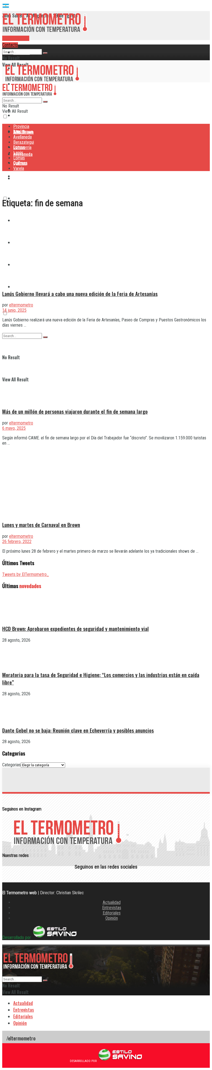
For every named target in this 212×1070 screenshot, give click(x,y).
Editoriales (112, 913)
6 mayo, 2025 (14, 428)
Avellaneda (22, 137)
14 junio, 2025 (14, 310)
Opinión (111, 918)
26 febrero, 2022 (16, 541)
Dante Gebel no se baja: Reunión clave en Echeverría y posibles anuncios (78, 730)
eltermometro (21, 305)
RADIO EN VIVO (15, 38)
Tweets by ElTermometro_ (25, 574)
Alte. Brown (23, 131)
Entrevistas (111, 907)
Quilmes (20, 163)
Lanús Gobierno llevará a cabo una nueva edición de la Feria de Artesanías (80, 293)
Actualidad (112, 902)
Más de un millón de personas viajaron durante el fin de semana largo (75, 411)
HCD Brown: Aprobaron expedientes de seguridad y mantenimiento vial (75, 628)
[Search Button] (45, 53)
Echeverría (22, 147)
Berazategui (24, 176)
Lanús (18, 152)
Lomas (19, 158)
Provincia (21, 52)
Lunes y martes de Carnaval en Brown (41, 524)
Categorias (11, 764)
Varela (19, 287)
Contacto (10, 45)
